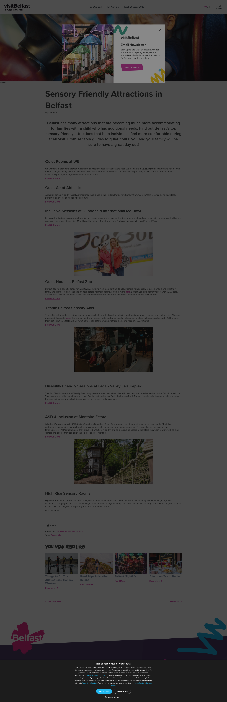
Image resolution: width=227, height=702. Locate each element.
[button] (113, 697)
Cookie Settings (139, 683)
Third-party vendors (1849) (96, 675)
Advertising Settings (89, 683)
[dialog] (113, 681)
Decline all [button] (122, 691)
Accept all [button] (104, 691)
